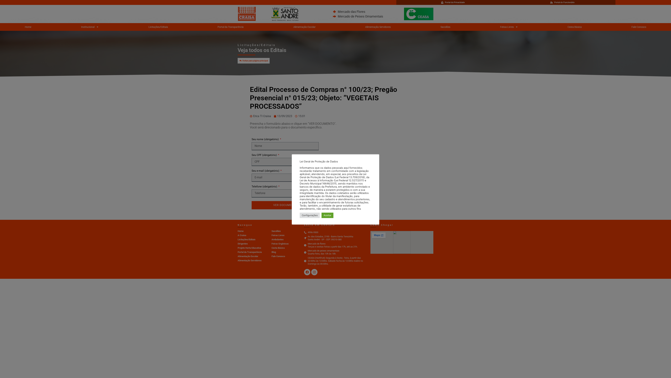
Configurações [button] (310, 215)
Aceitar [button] (327, 215)
